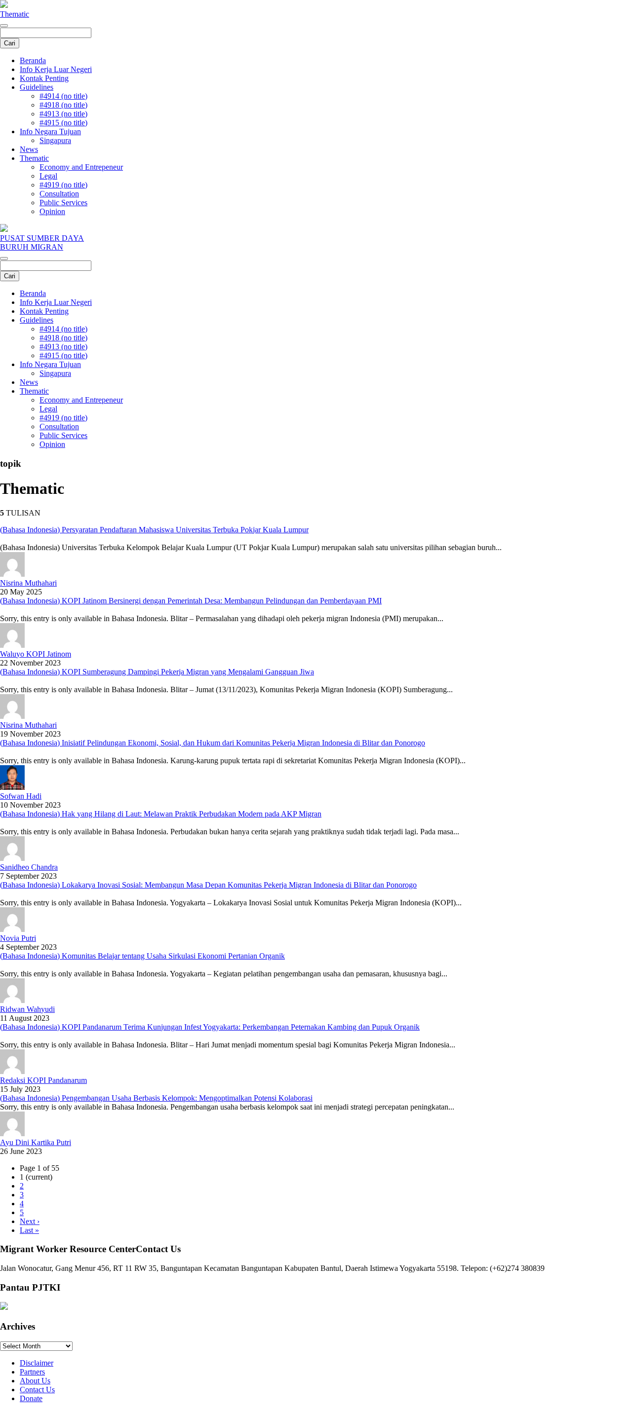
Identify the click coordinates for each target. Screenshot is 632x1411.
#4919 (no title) (63, 185)
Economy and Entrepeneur (81, 167)
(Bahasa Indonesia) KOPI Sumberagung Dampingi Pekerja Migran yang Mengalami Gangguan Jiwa (157, 672)
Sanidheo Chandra (29, 867)
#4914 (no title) (63, 96)
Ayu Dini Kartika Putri (35, 1142)
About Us (35, 1380)
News (29, 149)
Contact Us (37, 1389)
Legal (48, 176)
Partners (32, 1372)
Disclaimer (36, 1363)
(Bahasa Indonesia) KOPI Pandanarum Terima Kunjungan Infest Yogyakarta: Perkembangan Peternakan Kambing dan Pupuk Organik (210, 1027)
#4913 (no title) (63, 114)
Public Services (63, 202)
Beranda (33, 60)
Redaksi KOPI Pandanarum (43, 1080)
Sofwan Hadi (20, 796)
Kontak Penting (44, 78)
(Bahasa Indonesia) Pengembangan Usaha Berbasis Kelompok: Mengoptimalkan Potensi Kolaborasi (156, 1098)
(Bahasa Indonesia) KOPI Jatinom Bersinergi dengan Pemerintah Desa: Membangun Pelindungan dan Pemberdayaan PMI (191, 600)
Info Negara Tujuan (50, 131)
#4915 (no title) (63, 122)
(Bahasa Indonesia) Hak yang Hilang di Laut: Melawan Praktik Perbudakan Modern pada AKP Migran (160, 814)
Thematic (14, 14)
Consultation (59, 193)
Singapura (55, 140)
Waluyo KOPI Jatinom (35, 654)
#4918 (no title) (63, 105)
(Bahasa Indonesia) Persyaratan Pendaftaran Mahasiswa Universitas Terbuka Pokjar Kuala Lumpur (154, 529)
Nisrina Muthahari (28, 583)
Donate (31, 1398)
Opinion (52, 211)
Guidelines (36, 87)
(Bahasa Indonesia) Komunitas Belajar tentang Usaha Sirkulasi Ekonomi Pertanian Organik (142, 956)
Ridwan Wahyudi (27, 1009)
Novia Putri (18, 938)
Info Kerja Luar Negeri (56, 69)
